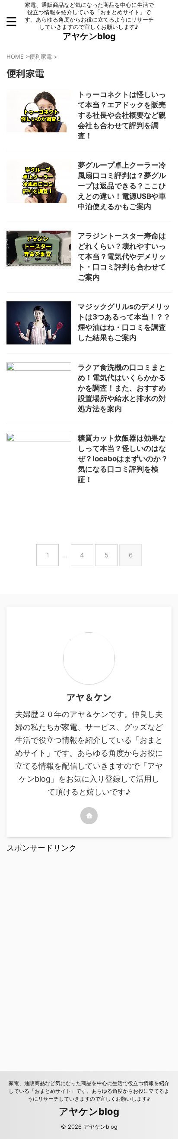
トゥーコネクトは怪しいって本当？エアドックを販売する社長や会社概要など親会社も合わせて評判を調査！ (122, 115)
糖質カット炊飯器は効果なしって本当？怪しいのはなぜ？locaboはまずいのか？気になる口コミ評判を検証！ (123, 459)
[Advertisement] (89, 952)
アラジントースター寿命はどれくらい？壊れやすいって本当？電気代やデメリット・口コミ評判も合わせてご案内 (122, 257)
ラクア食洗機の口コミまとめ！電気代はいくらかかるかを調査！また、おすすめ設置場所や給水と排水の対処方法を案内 (122, 388)
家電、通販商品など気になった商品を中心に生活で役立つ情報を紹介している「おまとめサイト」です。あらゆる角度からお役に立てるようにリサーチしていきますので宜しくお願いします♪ (89, 1091)
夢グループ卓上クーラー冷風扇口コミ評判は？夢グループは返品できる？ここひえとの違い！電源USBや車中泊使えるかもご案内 (122, 186)
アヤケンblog (89, 36)
